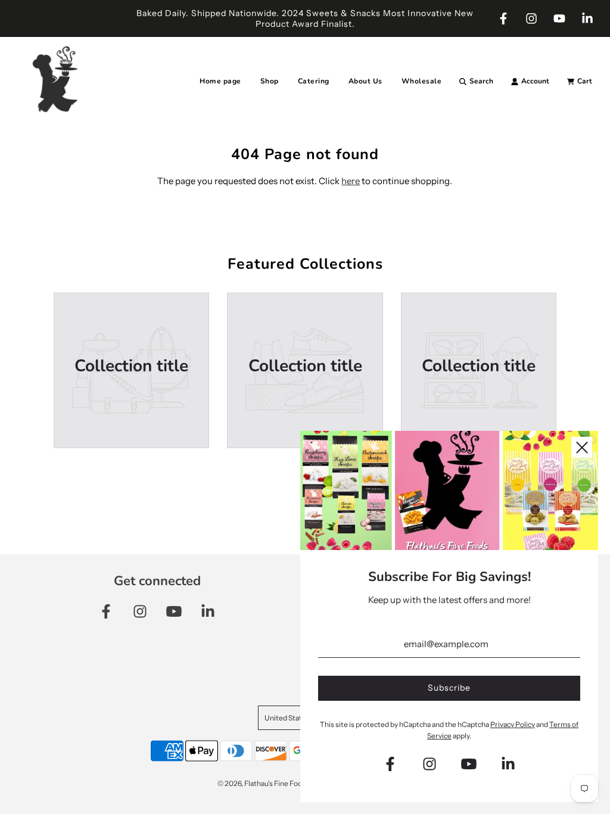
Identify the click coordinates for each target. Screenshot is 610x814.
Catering (313, 81)
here (350, 181)
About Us (365, 81)
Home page (220, 81)
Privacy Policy (512, 724)
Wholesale (422, 81)
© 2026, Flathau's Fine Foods (263, 783)
